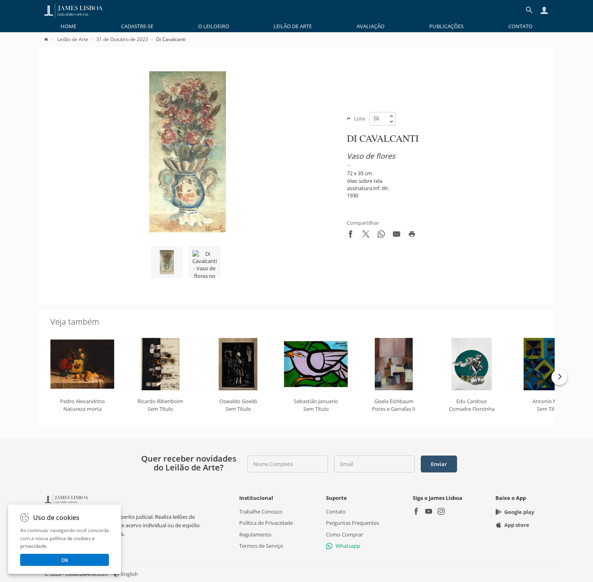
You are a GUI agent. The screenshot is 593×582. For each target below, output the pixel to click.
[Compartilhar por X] (366, 235)
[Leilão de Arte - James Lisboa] (73, 10)
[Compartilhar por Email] (396, 235)
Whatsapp (348, 545)
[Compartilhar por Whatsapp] (381, 235)
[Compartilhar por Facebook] (350, 235)
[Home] (50, 39)
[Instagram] (441, 512)
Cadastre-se (137, 26)
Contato (520, 26)
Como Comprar (344, 534)
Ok (64, 559)
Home (68, 26)
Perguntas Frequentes (352, 522)
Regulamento (255, 534)
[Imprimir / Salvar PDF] (412, 235)
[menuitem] (68, 26)
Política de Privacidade (266, 522)
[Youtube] (428, 512)
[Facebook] (416, 512)
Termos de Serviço (261, 545)
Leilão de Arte (293, 26)
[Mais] (559, 377)
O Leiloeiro (213, 26)
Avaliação (370, 26)
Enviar (439, 464)
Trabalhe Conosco (260, 511)
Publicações (446, 26)
